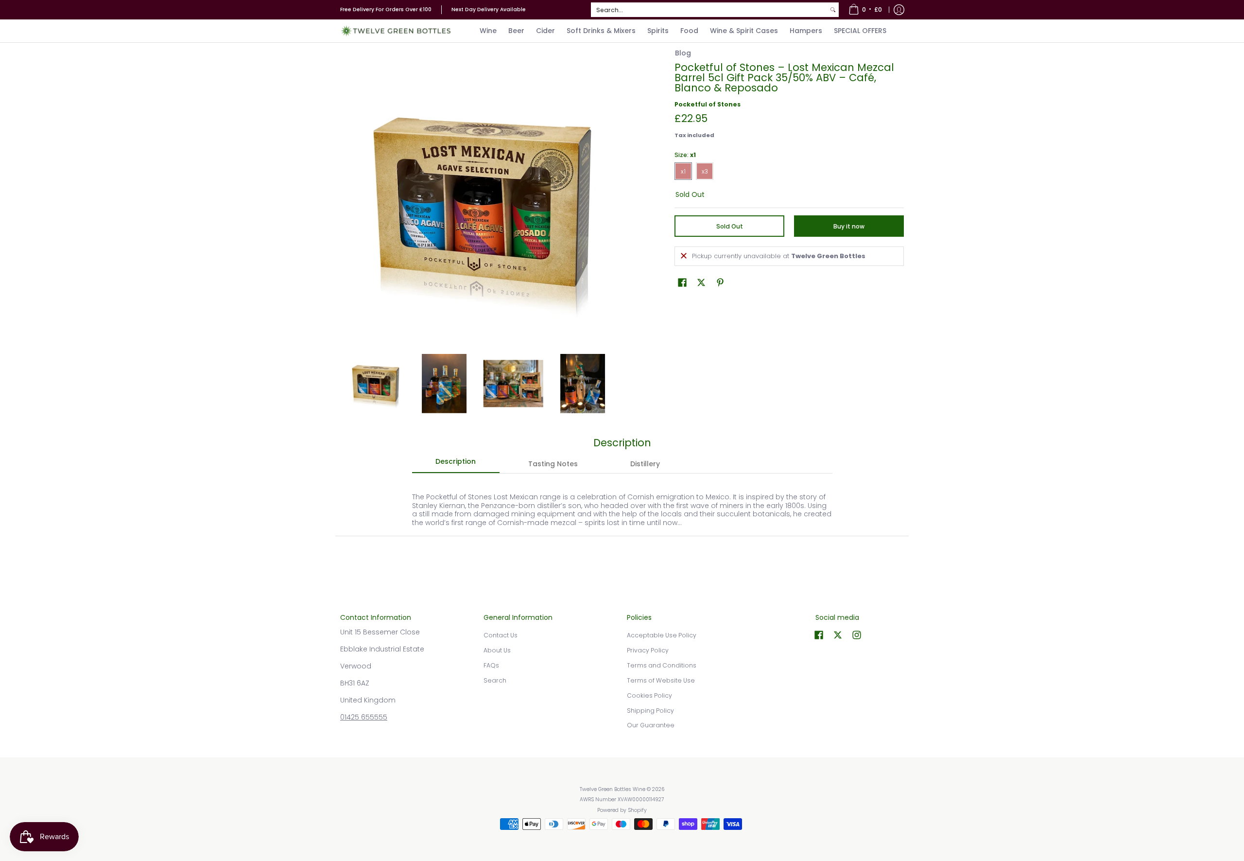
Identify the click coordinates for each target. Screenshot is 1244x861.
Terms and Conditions (661, 665)
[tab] (456, 464)
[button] (682, 282)
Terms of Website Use (661, 680)
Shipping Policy (650, 710)
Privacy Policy (648, 650)
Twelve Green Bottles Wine (612, 789)
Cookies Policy (649, 695)
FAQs (491, 665)
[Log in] (899, 9)
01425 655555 (363, 717)
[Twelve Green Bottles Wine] (396, 30)
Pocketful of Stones (707, 104)
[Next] (610, 203)
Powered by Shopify (622, 810)
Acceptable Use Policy (661, 635)
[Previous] (347, 203)
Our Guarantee (650, 725)
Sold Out (729, 226)
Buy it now (848, 226)
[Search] (833, 10)
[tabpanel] (622, 504)
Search (495, 680)
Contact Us (501, 635)
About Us (497, 650)
